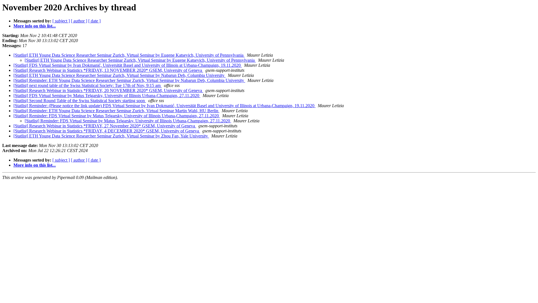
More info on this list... (34, 26)
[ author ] (79, 21)
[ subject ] (61, 21)
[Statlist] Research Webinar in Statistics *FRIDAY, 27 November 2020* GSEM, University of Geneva (104, 125)
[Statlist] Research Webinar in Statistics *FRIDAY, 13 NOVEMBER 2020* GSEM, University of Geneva (108, 70)
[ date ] (94, 21)
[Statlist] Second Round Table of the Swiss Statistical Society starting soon (79, 100)
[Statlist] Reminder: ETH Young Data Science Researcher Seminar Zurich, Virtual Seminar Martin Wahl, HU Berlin (116, 110)
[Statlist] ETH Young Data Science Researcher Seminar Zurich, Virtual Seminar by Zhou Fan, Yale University (111, 136)
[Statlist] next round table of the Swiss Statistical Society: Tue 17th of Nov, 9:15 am (87, 85)
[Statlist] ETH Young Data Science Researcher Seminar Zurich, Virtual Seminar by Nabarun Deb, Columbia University (119, 75)
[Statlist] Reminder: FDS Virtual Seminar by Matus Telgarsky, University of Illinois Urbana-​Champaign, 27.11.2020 (116, 115)
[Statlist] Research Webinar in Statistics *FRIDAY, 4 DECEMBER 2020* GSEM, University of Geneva (106, 130)
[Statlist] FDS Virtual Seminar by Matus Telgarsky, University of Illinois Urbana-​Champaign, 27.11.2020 (106, 95)
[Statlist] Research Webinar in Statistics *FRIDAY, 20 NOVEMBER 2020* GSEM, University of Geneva (108, 90)
